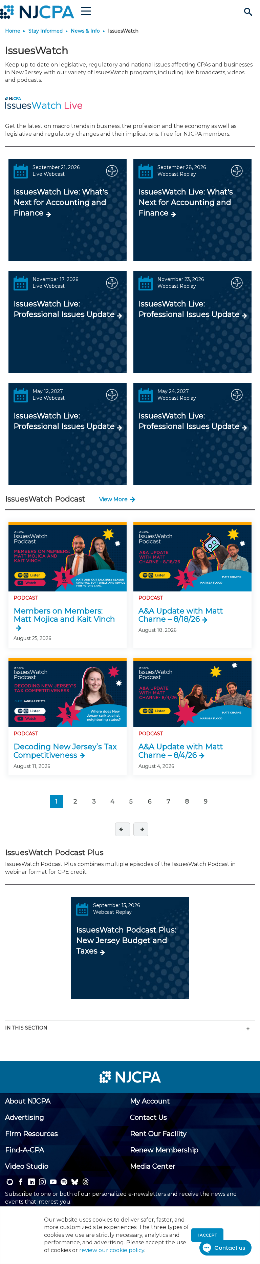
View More (113, 499)
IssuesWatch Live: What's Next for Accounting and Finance (61, 202)
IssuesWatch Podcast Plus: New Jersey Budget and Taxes (126, 940)
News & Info (85, 31)
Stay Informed (45, 31)
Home (12, 31)
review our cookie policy (111, 1250)
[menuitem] (27, 1101)
